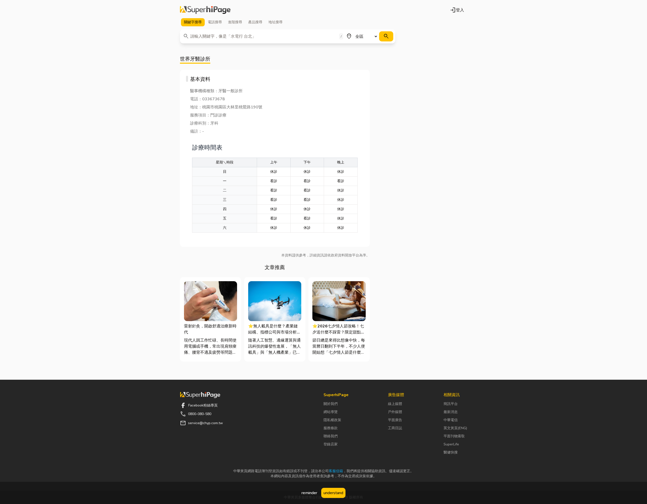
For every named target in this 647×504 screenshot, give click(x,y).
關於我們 (331, 403)
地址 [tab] (275, 22)
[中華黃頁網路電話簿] (205, 10)
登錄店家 (331, 444)
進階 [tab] (235, 22)
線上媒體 (395, 403)
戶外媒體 (395, 412)
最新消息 (451, 412)
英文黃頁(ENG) (455, 428)
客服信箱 (336, 471)
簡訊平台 (451, 403)
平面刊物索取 (454, 436)
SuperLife (451, 444)
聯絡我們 (331, 436)
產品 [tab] (255, 22)
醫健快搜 (451, 452)
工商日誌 (395, 428)
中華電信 (451, 420)
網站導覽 (331, 412)
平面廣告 (395, 420)
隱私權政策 (332, 420)
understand (333, 493)
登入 (457, 10)
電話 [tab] (215, 22)
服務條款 (331, 428)
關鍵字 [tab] (193, 22)
